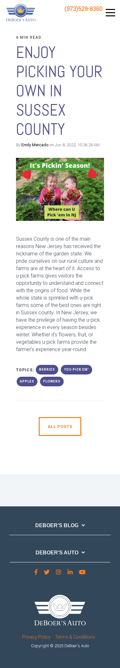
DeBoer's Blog (56, 525)
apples (27, 381)
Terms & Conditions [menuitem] (75, 637)
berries (47, 369)
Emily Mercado (35, 144)
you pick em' (76, 369)
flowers (51, 381)
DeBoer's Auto (57, 552)
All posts (60, 426)
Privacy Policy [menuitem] (36, 637)
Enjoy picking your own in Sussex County (59, 91)
